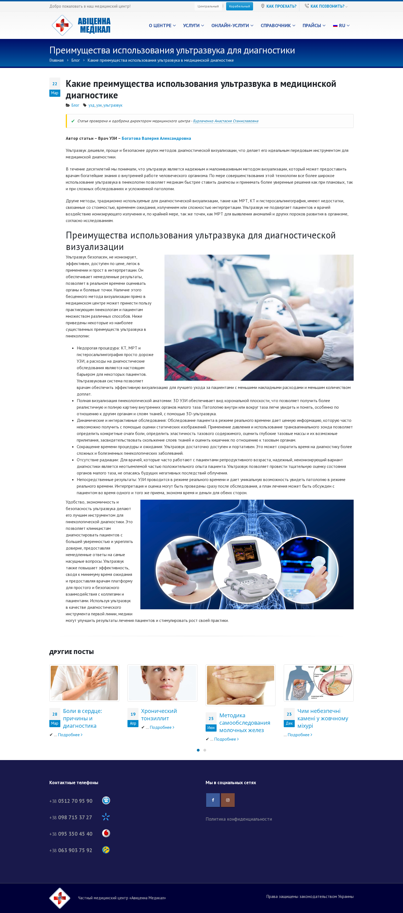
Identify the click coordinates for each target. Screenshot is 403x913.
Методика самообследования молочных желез (244, 723)
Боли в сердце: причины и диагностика (82, 718)
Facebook (213, 800)
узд (92, 105)
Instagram (228, 800)
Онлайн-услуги (230, 25)
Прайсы (312, 25)
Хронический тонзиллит (159, 714)
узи (99, 105)
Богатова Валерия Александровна (156, 138)
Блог (75, 105)
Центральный (208, 6)
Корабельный (239, 6)
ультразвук (113, 105)
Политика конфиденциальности (239, 819)
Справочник (276, 25)
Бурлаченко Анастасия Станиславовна (225, 120)
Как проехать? (281, 6)
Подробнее (69, 734)
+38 (70, 801)
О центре (160, 25)
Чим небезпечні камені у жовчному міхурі (322, 718)
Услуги (191, 25)
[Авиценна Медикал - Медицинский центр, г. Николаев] (80, 25)
